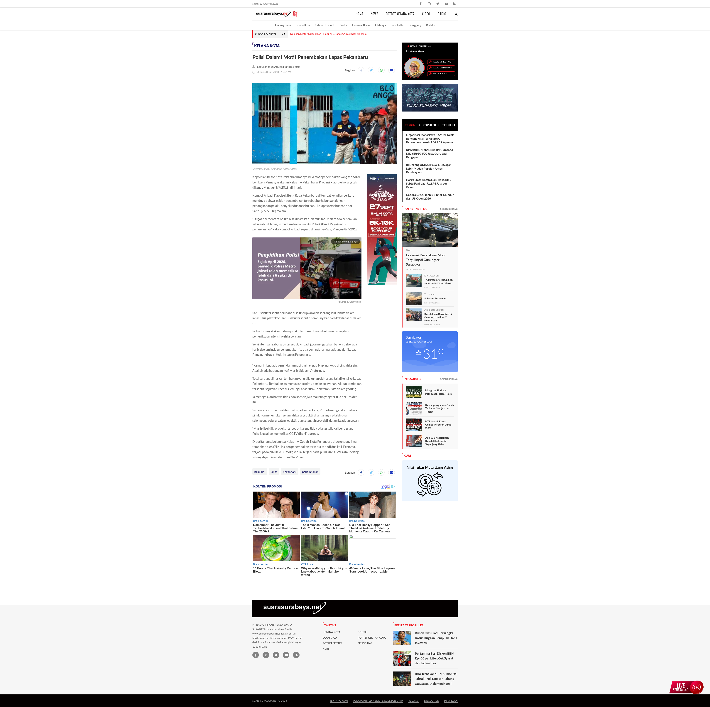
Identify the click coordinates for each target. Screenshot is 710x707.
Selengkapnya (449, 208)
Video (426, 14)
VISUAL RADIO (440, 73)
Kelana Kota (303, 25)
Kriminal (259, 471)
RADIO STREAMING (442, 61)
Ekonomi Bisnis (361, 25)
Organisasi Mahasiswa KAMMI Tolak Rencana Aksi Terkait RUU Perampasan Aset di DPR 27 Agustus (430, 138)
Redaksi (430, 25)
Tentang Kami (283, 25)
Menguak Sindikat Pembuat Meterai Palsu (438, 392)
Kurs (326, 648)
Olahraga (380, 25)
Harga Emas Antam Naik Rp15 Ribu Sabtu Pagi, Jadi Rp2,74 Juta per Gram (428, 183)
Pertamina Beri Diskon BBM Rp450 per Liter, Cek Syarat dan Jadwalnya (434, 658)
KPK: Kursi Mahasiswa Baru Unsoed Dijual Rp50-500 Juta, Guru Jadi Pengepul (429, 153)
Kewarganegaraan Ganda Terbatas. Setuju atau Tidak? (439, 408)
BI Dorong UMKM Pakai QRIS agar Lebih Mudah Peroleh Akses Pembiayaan (428, 168)
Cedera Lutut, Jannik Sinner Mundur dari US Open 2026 (430, 196)
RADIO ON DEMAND (442, 67)
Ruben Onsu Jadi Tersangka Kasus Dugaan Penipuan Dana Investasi (436, 638)
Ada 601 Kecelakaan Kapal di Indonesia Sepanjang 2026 (437, 441)
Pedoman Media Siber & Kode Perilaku (378, 700)
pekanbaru (290, 471)
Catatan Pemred (324, 25)
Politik (343, 25)
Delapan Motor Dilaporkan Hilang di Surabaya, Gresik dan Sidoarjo (328, 33)
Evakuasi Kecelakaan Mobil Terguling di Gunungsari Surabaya (426, 259)
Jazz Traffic (397, 25)
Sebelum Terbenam (435, 298)
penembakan (310, 471)
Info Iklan (451, 700)
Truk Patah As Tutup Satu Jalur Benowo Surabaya (438, 281)
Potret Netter (332, 643)
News (374, 14)
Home (360, 14)
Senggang (415, 25)
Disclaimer (431, 700)
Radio (442, 14)
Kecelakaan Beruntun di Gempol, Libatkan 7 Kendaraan (438, 317)
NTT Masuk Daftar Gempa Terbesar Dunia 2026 (438, 424)
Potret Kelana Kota (400, 14)
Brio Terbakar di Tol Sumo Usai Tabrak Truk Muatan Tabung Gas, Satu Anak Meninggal (436, 679)
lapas (274, 471)
